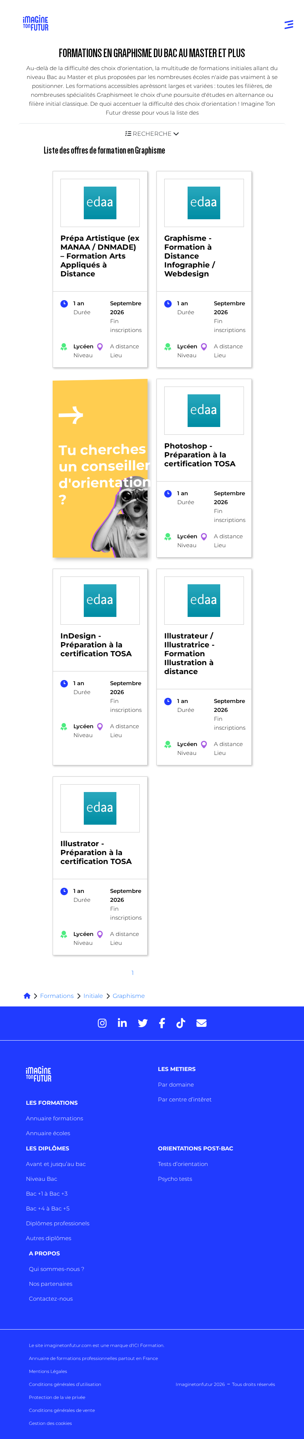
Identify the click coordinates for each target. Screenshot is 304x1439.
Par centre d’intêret (185, 1099)
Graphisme (129, 995)
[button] (152, 133)
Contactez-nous (51, 1298)
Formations (57, 995)
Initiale (93, 995)
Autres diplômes (48, 1238)
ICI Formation (148, 1345)
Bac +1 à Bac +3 (46, 1193)
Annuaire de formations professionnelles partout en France (93, 1358)
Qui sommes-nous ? (56, 1268)
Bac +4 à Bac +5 (47, 1208)
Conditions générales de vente (62, 1410)
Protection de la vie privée (57, 1397)
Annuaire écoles (48, 1133)
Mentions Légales (48, 1371)
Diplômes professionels (57, 1223)
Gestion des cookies (50, 1423)
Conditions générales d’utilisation (65, 1384)
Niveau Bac (41, 1178)
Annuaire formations (54, 1118)
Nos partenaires (50, 1283)
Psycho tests (175, 1178)
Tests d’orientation (183, 1163)
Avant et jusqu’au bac (56, 1163)
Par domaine (176, 1084)
